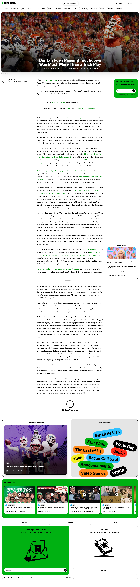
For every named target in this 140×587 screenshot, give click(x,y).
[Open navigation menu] (136, 3)
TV (38, 8)
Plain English (119, 8)
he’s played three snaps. (91, 249)
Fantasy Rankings (15, 8)
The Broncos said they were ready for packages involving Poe (58, 269)
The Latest (5, 8)
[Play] (52, 494)
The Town (110, 8)
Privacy (13, 577)
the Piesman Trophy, (74, 118)
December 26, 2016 (57, 113)
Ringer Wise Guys (42, 511)
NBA (23, 8)
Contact (24, 522)
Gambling (42, 505)
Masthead (70, 522)
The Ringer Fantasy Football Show (13, 511)
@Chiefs (68, 108)
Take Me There (104, 570)
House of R (102, 8)
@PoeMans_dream (58, 103)
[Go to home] (9, 3)
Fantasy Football (11, 505)
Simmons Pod (58, 8)
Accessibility (30, 577)
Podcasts (129, 3)
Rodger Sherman (14, 80)
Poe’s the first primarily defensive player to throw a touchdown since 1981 (62, 171)
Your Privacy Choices (21, 577)
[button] (70, 3)
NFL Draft (107, 505)
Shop (115, 522)
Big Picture (76, 8)
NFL (28, 8)
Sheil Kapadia (13, 470)
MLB (33, 8)
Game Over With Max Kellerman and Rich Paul (80, 511)
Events (49, 8)
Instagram (131, 577)
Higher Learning (93, 8)
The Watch (84, 8)
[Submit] (133, 90)
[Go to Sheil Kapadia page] (7, 471)
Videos (120, 3)
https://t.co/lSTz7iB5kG (87, 108)
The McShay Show (106, 511)
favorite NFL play (52, 80)
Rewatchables (67, 8)
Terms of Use (7, 577)
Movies (43, 8)
